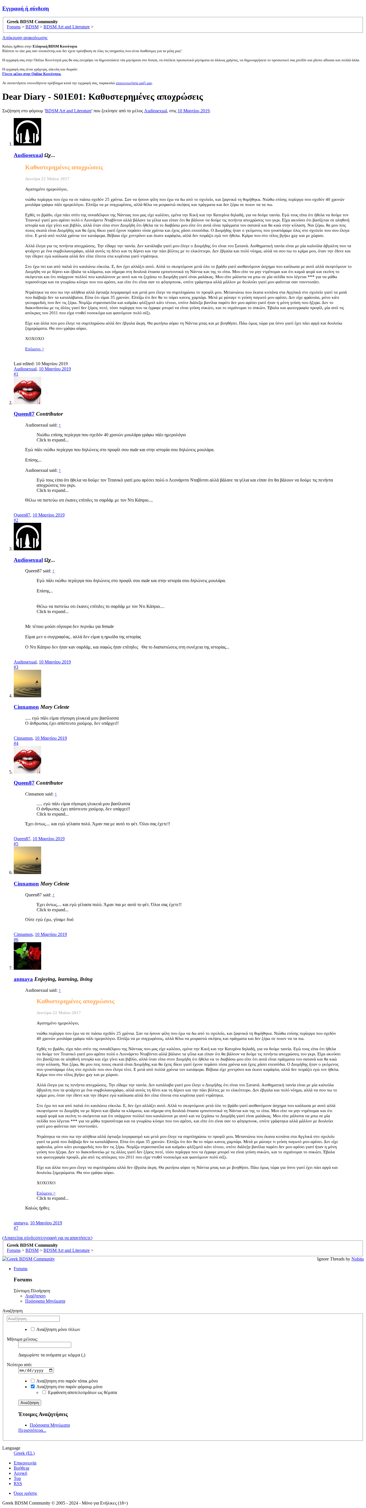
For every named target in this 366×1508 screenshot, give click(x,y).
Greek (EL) (24, 1453)
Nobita (357, 1258)
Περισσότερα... (32, 1430)
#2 (16, 520)
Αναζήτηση (35, 1295)
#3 (16, 667)
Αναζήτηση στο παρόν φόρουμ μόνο (68, 1386)
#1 (16, 374)
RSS (18, 1483)
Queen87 (24, 414)
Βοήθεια (21, 1468)
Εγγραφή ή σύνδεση (25, 8)
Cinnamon (26, 707)
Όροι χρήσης (25, 1493)
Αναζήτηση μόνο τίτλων (57, 1329)
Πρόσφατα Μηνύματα (45, 1301)
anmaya (23, 979)
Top (17, 1478)
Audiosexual (155, 110)
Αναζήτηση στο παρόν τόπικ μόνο (66, 1381)
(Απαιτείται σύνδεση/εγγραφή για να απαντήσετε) (47, 1237)
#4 (16, 743)
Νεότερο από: (19, 1364)
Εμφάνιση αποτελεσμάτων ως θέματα (82, 1392)
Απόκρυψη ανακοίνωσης (24, 37)
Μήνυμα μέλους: (22, 1339)
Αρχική (20, 1473)
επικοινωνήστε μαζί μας (134, 83)
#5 (16, 843)
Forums (20, 1268)
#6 (16, 939)
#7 (16, 1228)
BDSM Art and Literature (68, 110)
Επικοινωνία (25, 1462)
